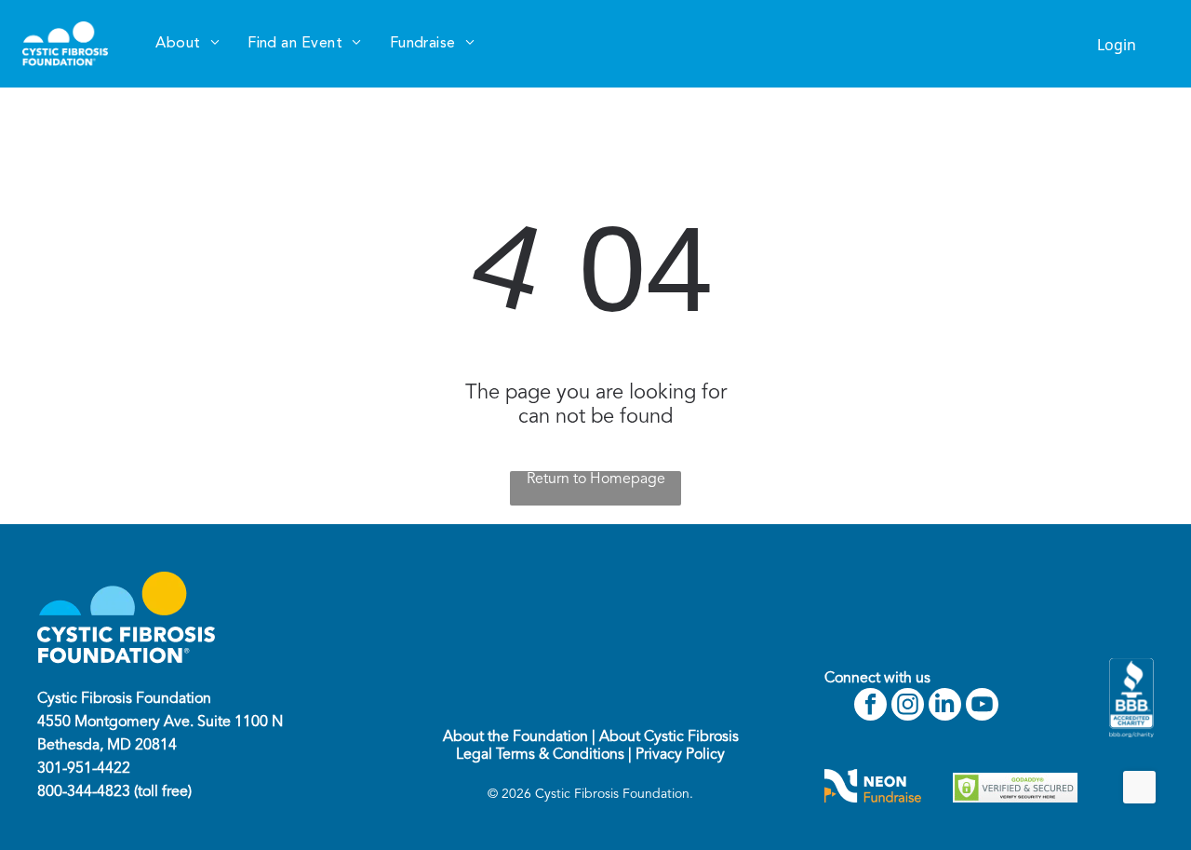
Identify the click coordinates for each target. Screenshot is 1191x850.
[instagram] (907, 706)
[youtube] (982, 706)
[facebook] (870, 706)
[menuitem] (187, 44)
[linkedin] (945, 706)
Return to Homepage (596, 479)
